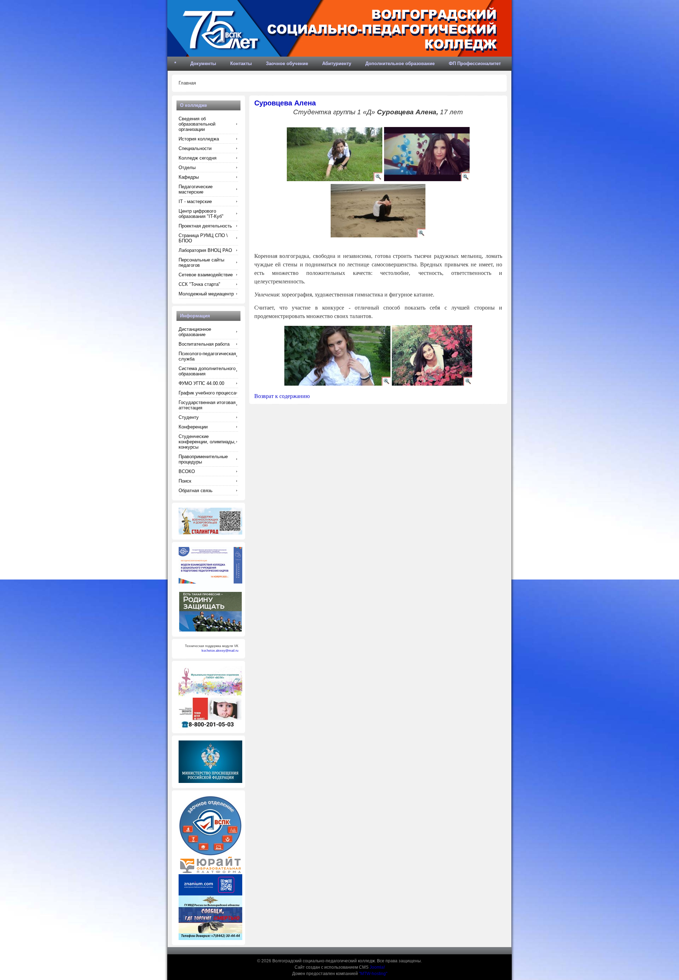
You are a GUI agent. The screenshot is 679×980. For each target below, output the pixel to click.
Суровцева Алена (285, 103)
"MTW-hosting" (373, 973)
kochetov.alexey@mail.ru (220, 650)
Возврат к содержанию (282, 396)
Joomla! (377, 967)
